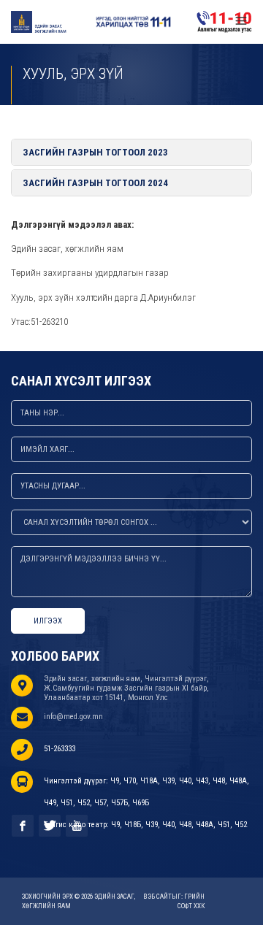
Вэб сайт (157, 896)
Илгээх (48, 621)
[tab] (131, 152)
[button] (131, 152)
